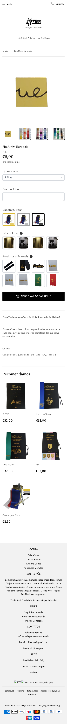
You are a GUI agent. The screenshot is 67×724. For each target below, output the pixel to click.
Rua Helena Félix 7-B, (33, 660)
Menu (9, 4)
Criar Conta (33, 555)
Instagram (39, 648)
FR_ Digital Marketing (49, 705)
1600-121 (27, 666)
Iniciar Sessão (33, 559)
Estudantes (32, 691)
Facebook (28, 648)
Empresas (32, 694)
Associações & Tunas (50, 691)
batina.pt (9, 691)
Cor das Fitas (10, 189)
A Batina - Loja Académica (24, 705)
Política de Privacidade (33, 616)
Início (5, 51)
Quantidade (10, 171)
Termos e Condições (33, 620)
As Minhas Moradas (33, 568)
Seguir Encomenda (33, 612)
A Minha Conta (33, 563)
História (20, 691)
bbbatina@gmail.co (36, 642)
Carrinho (60, 4)
